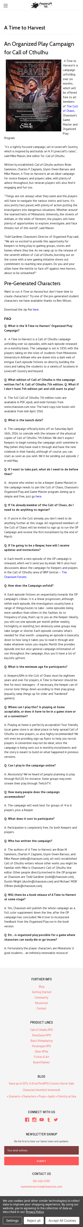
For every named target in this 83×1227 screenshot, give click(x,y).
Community (41, 997)
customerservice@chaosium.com (41, 1186)
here (36, 309)
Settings (12, 1220)
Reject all (33, 1220)
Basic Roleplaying (42, 1040)
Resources (41, 1003)
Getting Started (41, 992)
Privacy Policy (34, 1212)
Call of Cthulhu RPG (41, 1029)
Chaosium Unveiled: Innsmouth (41, 1090)
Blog (41, 986)
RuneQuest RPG (41, 1035)
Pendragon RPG (41, 1046)
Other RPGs (41, 1051)
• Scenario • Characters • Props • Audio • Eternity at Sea (41, 1096)
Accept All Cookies (62, 1220)
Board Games (41, 1062)
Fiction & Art (41, 1056)
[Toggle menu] (5, 5)
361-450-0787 (41, 1181)
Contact (41, 1008)
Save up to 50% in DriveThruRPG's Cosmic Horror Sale (41, 1083)
